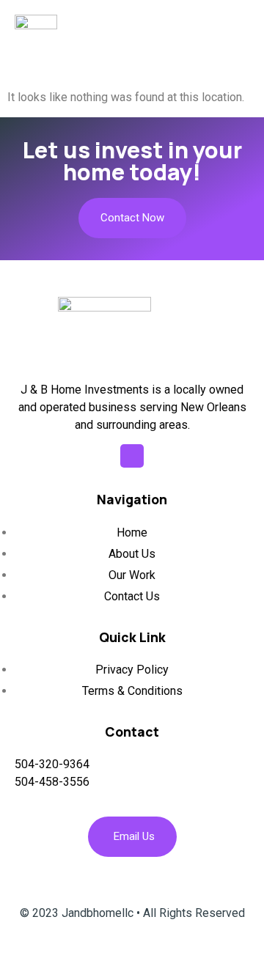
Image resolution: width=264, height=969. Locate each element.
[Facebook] (132, 456)
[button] (243, 31)
